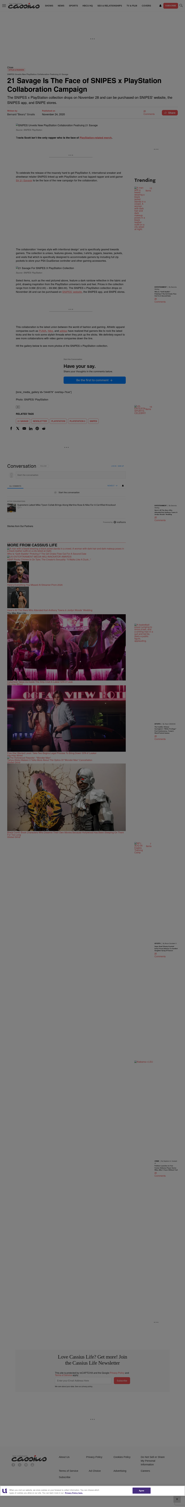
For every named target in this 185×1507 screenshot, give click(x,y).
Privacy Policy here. (74, 1492)
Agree (141, 1490)
